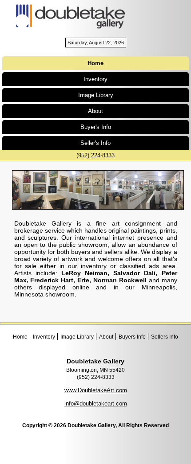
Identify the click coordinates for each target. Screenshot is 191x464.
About (95, 111)
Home (20, 337)
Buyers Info (132, 337)
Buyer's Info (95, 127)
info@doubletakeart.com (95, 403)
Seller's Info (95, 143)
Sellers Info (164, 337)
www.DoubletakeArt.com (95, 390)
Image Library (95, 95)
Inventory (95, 79)
